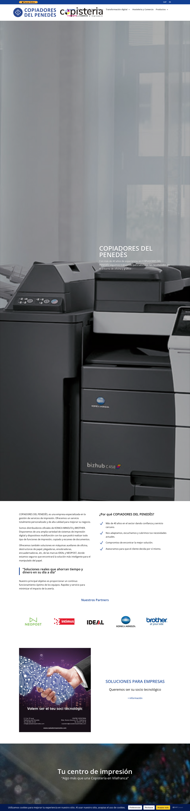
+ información (135, 698)
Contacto (83, 16)
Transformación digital (116, 10)
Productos (161, 10)
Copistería (72, 16)
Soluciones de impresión (89, 10)
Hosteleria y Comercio (143, 10)
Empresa (71, 10)
